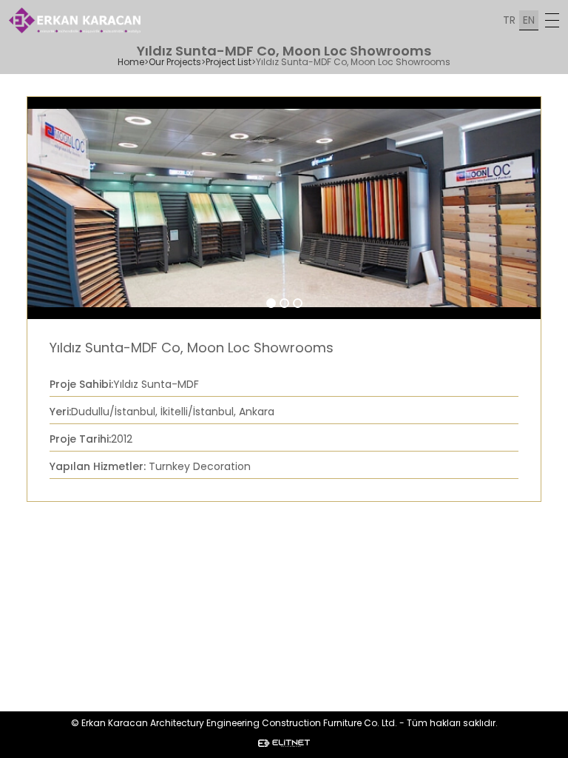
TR (509, 20)
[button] (271, 303)
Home (131, 62)
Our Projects (175, 62)
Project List (228, 62)
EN (529, 20)
